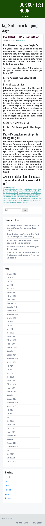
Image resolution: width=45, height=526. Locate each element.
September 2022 (12, 446)
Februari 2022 (11, 461)
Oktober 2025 (11, 310)
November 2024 (12, 351)
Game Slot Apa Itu (15, 198)
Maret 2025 (11, 336)
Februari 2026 (11, 296)
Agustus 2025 (11, 318)
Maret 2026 (11, 292)
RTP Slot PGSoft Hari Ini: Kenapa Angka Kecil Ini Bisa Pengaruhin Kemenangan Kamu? (22, 241)
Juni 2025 (10, 325)
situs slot (8, 477)
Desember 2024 (12, 347)
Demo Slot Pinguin (21, 195)
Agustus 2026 (11, 274)
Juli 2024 (10, 366)
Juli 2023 (10, 410)
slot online (8, 490)
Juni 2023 (10, 413)
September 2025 (12, 314)
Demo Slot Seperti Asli (19, 196)
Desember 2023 (12, 391)
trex (11, 518)
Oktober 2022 (11, 443)
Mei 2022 (10, 450)
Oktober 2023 (11, 399)
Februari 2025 (11, 340)
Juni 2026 (10, 281)
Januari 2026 (11, 299)
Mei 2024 (10, 373)
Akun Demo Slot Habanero (26, 189)
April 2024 (10, 377)
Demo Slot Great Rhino (24, 193)
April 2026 (10, 288)
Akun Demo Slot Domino (13, 189)
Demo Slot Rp (9, 196)
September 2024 (12, 358)
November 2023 (12, 395)
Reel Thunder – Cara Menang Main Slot (21, 37)
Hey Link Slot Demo (25, 198)
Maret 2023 (11, 424)
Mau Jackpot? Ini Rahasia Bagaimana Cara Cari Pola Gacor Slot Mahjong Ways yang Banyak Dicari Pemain (23, 228)
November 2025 (12, 307)
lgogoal (7, 494)
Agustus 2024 (11, 362)
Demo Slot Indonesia (36, 193)
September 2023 (12, 402)
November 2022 (12, 439)
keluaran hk (8, 485)
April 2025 (10, 332)
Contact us (27, 522)
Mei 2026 (10, 285)
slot (6, 481)
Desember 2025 (12, 303)
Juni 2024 (10, 369)
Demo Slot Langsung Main (9, 195)
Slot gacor (8, 498)
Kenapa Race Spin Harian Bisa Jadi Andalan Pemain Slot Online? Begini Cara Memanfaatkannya (23, 235)
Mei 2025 (10, 329)
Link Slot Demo (35, 198)
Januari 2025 (11, 344)
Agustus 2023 (11, 406)
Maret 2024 (11, 380)
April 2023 (10, 421)
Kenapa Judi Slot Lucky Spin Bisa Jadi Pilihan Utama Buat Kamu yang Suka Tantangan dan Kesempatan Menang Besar (23, 255)
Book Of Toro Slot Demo (12, 191)
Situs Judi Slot (11, 187)
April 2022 (10, 454)
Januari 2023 (11, 432)
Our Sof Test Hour (31, 7)
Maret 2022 (11, 457)
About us (19, 522)
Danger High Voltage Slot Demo (26, 191)
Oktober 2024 (11, 355)
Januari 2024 (11, 388)
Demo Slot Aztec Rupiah (12, 193)
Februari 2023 (11, 428)
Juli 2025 (10, 321)
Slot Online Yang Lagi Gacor (21, 202)
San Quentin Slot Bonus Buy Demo (29, 200)
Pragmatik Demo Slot (14, 200)
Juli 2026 (10, 277)
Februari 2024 (11, 384)
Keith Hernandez (21, 40)
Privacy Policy (37, 522)
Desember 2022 (12, 435)
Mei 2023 (10, 417)
